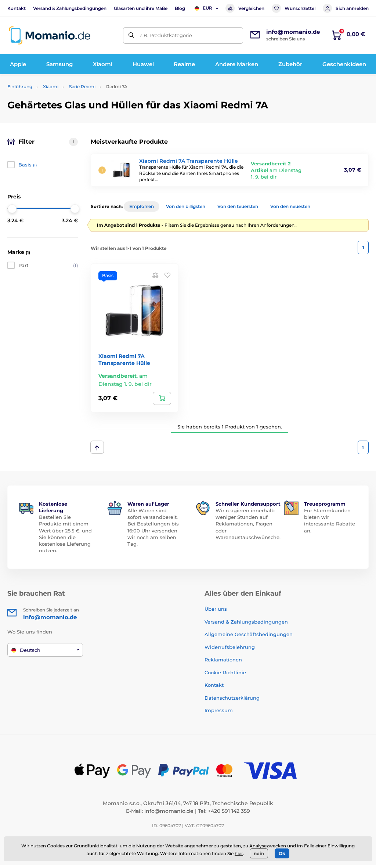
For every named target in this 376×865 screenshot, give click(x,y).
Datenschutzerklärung (232, 698)
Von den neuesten (290, 206)
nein (259, 853)
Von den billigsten (185, 206)
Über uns (216, 609)
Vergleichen (251, 8)
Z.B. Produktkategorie (166, 35)
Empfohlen (141, 206)
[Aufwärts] (97, 447)
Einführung (19, 86)
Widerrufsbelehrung (230, 647)
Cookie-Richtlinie (225, 672)
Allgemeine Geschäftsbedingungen (249, 634)
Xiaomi (50, 86)
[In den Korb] (162, 398)
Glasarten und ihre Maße (140, 8)
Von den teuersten (237, 206)
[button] (167, 274)
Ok (282, 853)
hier (239, 853)
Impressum (219, 710)
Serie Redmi (82, 86)
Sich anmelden (352, 8)
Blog (180, 8)
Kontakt (16, 8)
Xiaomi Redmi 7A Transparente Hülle (188, 161)
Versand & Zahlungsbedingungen (69, 8)
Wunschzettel (300, 8)
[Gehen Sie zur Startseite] (49, 35)
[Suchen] (131, 35)
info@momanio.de (169, 811)
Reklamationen (223, 660)
